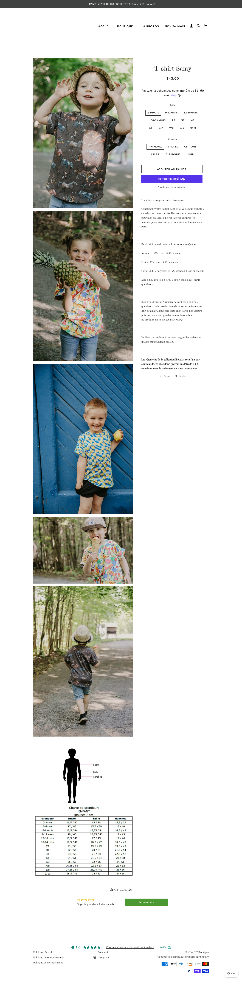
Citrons (190, 146)
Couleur (172, 139)
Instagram (103, 957)
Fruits (173, 146)
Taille (173, 105)
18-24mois (158, 120)
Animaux (155, 146)
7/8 (171, 127)
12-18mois (191, 112)
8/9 (182, 127)
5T (151, 127)
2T (173, 120)
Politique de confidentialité (48, 962)
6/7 (161, 127)
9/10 (193, 127)
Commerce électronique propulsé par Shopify (183, 956)
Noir (190, 154)
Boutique (125, 26)
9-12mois (171, 112)
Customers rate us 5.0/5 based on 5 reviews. (130, 947)
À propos (151, 26)
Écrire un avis (146, 902)
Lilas (155, 154)
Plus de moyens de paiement (171, 187)
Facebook (102, 952)
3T (183, 120)
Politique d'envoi (42, 952)
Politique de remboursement (49, 957)
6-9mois (153, 112)
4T (192, 120)
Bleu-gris (173, 154)
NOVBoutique (201, 952)
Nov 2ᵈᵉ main (175, 26)
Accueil (104, 26)
